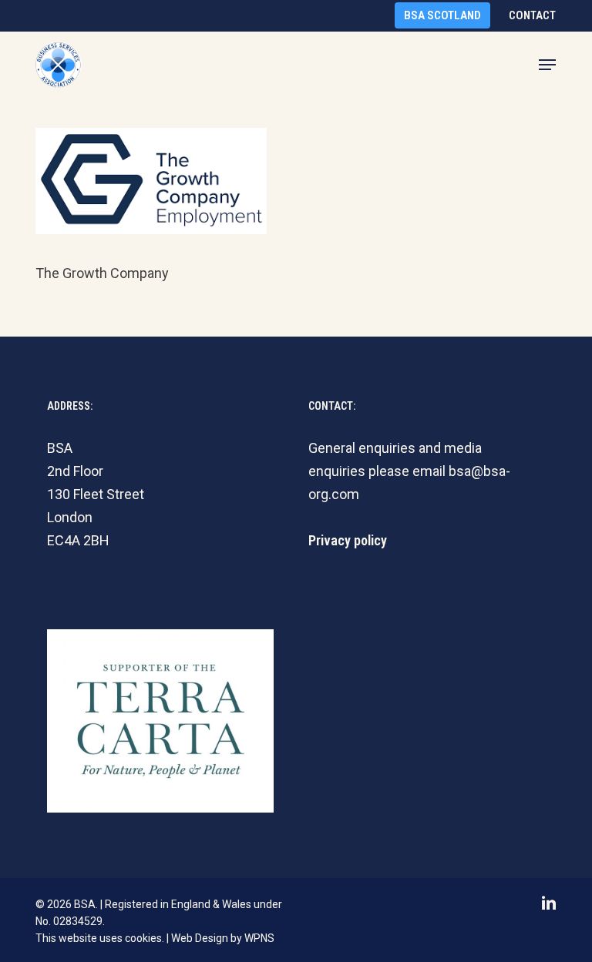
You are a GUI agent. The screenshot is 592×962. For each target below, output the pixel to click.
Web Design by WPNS (222, 938)
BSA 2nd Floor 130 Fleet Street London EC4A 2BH (95, 494)
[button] (547, 64)
